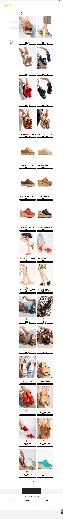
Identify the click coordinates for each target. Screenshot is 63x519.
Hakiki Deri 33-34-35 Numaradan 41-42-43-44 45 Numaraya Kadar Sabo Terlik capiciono (45, 134)
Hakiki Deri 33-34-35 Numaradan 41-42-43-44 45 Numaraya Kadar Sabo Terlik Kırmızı (28, 103)
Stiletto (10, 34)
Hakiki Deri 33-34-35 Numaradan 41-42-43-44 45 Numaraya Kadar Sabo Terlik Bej (28, 72)
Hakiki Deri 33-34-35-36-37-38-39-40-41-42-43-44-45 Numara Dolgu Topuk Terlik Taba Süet (27, 197)
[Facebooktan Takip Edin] (30, 508)
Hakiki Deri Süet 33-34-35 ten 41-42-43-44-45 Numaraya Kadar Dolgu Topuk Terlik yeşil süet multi (45, 41)
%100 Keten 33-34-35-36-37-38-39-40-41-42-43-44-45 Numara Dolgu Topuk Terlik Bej (27, 290)
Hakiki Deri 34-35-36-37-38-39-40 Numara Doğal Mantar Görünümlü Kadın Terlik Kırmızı (27, 228)
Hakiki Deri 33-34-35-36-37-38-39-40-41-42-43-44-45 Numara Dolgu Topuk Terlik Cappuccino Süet (45, 165)
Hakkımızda (14, 505)
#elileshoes (31, 490)
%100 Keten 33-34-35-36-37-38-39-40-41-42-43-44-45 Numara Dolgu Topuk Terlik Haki (27, 259)
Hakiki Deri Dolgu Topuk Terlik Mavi (27, 320)
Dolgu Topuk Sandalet (12, 38)
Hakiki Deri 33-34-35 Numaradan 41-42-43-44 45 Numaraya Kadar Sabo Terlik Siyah (45, 103)
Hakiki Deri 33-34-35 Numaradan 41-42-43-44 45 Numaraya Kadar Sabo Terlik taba (28, 134)
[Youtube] (33, 508)
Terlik (10, 39)
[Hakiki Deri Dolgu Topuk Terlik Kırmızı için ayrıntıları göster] (27, 397)
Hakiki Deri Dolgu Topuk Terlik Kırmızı (27, 411)
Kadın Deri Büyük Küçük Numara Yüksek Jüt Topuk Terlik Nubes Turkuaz (45, 474)
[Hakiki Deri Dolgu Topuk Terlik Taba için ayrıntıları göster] (27, 337)
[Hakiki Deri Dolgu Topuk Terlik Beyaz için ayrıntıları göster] (27, 367)
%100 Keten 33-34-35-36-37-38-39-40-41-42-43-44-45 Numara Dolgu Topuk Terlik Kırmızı (45, 259)
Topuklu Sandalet (12, 37)
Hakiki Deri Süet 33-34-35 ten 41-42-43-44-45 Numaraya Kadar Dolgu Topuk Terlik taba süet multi (27, 41)
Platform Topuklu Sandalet (13, 36)
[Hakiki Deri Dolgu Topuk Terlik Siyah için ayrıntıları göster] (45, 306)
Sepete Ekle (27, 44)
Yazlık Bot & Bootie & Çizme (13, 33)
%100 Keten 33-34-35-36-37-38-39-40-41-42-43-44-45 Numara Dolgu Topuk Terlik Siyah (45, 290)
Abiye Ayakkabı (11, 41)
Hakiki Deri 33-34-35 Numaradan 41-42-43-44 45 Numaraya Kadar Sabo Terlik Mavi (45, 72)
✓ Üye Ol (53, 0)
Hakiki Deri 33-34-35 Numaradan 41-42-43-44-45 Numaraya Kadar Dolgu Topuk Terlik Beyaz (28, 474)
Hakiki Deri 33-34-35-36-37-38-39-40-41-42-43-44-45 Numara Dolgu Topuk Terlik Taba (27, 165)
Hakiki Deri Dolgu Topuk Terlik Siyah (45, 320)
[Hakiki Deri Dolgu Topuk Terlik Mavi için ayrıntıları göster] (27, 306)
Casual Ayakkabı (11, 43)
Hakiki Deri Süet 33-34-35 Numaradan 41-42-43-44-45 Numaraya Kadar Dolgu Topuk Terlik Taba (45, 443)
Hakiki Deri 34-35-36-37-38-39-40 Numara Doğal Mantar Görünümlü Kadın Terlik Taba (45, 197)
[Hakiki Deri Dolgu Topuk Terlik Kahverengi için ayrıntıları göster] (45, 337)
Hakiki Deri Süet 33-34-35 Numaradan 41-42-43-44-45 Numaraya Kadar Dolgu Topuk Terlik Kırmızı (27, 443)
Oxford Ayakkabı (11, 44)
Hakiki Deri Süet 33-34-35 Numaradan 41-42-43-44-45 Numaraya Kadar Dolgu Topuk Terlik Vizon (45, 412)
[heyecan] (31, 508)
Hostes (10, 40)
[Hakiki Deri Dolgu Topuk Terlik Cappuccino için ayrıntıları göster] (45, 367)
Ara (57, 5)
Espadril (10, 35)
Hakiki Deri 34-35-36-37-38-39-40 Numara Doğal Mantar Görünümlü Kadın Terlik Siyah (45, 228)
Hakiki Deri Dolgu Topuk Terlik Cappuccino (45, 381)
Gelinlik (10, 42)
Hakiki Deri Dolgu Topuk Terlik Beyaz (27, 381)
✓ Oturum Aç (56, 0)
